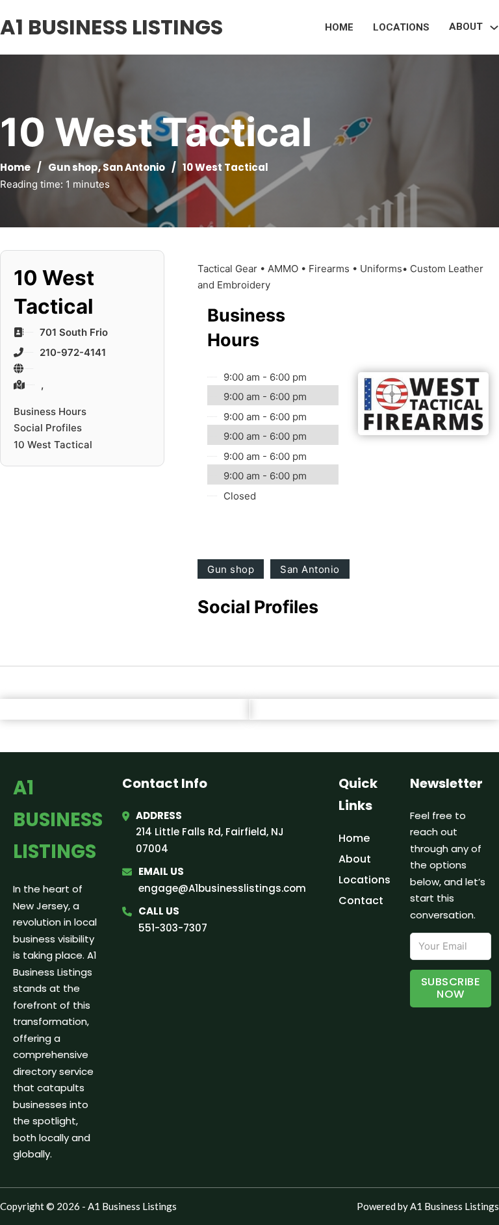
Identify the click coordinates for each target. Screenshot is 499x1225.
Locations (401, 27)
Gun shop (73, 167)
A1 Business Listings (111, 27)
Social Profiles (48, 428)
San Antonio (134, 167)
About (355, 859)
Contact (361, 900)
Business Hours (50, 411)
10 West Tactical (53, 444)
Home (339, 27)
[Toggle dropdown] (494, 27)
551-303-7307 (172, 928)
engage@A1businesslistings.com (222, 888)
